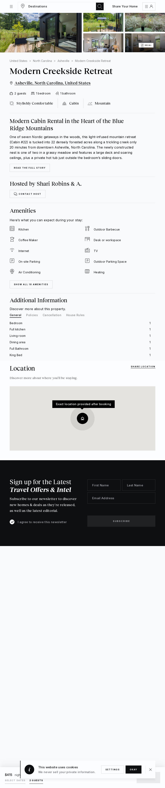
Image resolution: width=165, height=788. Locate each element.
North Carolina (42, 61)
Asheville (63, 61)
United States (18, 61)
